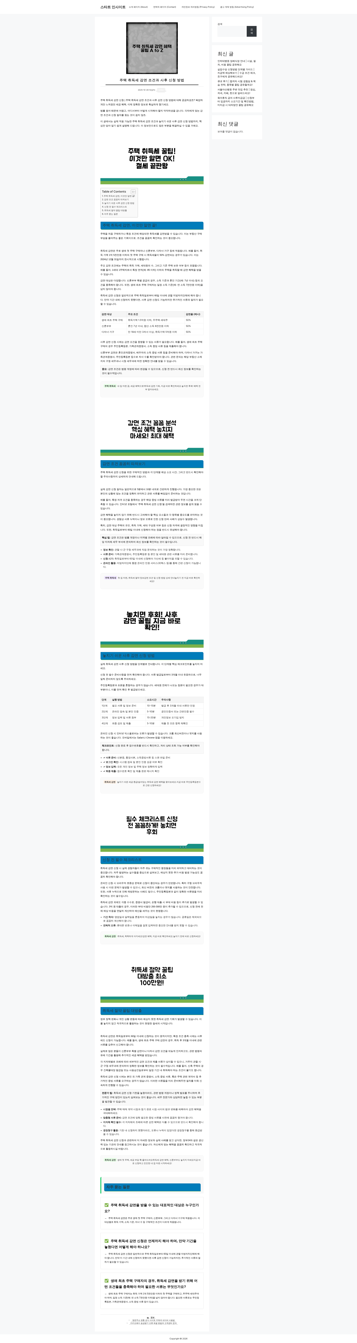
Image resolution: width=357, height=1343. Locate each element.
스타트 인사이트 (113, 7)
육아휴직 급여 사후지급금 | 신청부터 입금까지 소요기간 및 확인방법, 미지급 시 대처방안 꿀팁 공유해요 (236, 101)
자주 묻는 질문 (111, 214)
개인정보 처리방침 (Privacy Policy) (198, 7)
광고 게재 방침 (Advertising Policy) (237, 7)
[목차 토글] (132, 191)
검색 (220, 24)
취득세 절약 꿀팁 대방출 (115, 210)
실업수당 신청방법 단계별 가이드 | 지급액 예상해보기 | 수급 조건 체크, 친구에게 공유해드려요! (237, 73)
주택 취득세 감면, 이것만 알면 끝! (119, 196)
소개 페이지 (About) (138, 7)
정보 (153, 1317)
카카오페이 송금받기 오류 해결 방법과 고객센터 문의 (153, 1323)
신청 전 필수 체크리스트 (115, 206)
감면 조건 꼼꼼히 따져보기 (116, 199)
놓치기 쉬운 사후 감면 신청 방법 (119, 203)
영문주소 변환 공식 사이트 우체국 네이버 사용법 (153, 1320)
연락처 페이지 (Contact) (164, 7)
